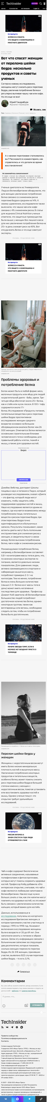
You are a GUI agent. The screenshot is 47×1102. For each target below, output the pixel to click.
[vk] (7, 1027)
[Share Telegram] (29, 1099)
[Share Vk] (6, 1099)
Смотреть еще (23, 480)
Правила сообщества (9, 1036)
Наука (3, 52)
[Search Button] (40, 3)
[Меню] (2, 3)
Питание (21, 113)
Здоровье (8, 113)
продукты (33, 113)
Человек (9, 52)
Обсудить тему (39, 109)
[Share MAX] (17, 1099)
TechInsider (13, 3)
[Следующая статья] (23, 1012)
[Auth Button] (44, 3)
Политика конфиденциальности (14, 1039)
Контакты (5, 1041)
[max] (21, 1027)
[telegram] (12, 1027)
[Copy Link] (41, 1099)
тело (26, 113)
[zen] (17, 1027)
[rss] (2, 1027)
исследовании (8, 916)
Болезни (15, 113)
